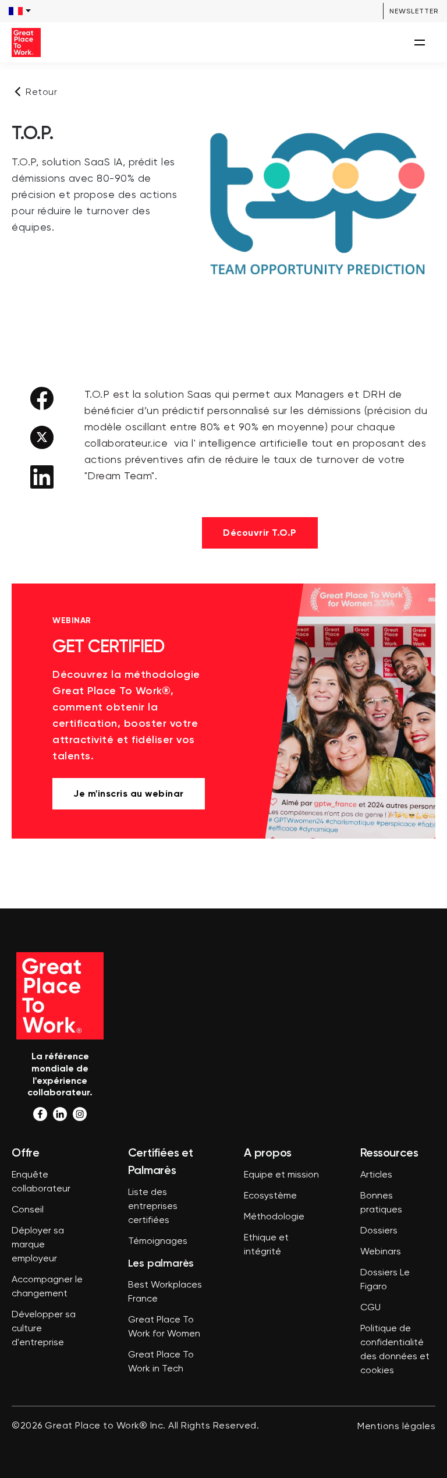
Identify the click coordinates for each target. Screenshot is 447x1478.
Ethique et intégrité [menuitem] (266, 1245)
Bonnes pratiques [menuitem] (381, 1203)
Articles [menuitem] (376, 1175)
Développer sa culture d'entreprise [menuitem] (44, 1329)
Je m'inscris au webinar (128, 793)
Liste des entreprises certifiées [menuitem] (153, 1206)
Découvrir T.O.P (260, 532)
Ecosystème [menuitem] (270, 1196)
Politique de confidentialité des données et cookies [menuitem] (395, 1350)
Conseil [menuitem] (28, 1210)
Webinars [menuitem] (380, 1252)
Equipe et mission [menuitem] (281, 1175)
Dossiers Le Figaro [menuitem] (385, 1280)
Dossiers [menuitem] (379, 1231)
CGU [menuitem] (370, 1308)
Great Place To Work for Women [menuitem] (164, 1327)
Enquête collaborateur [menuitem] (41, 1182)
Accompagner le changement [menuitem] (47, 1287)
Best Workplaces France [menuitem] (165, 1292)
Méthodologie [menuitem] (274, 1217)
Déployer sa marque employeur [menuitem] (38, 1245)
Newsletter (413, 11)
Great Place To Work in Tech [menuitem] (161, 1362)
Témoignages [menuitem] (157, 1241)
